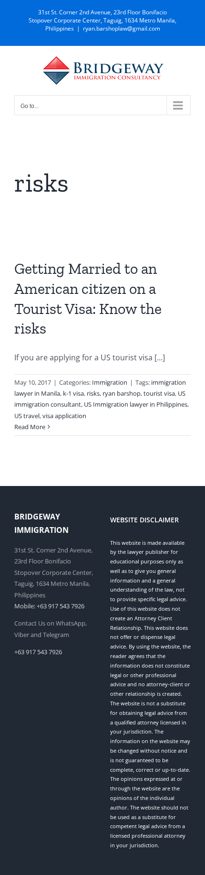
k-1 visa (73, 393)
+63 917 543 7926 (38, 652)
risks (93, 393)
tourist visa (159, 393)
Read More (29, 426)
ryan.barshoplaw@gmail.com (121, 28)
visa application (64, 415)
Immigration (109, 382)
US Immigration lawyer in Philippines (135, 404)
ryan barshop (121, 393)
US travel (27, 415)
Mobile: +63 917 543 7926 (49, 606)
